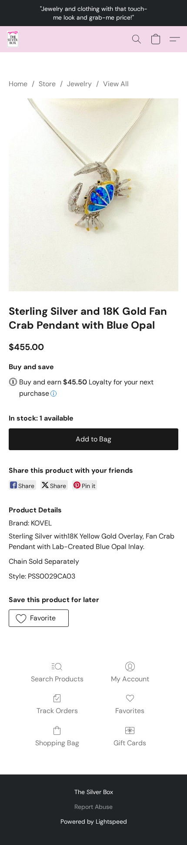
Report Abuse (93, 807)
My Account (130, 678)
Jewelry (79, 83)
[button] (13, 39)
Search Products (57, 678)
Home (18, 83)
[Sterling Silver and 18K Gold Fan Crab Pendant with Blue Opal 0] (93, 194)
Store (47, 83)
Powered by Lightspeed (93, 821)
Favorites (129, 710)
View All (116, 83)
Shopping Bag (57, 742)
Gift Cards (130, 742)
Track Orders (57, 710)
